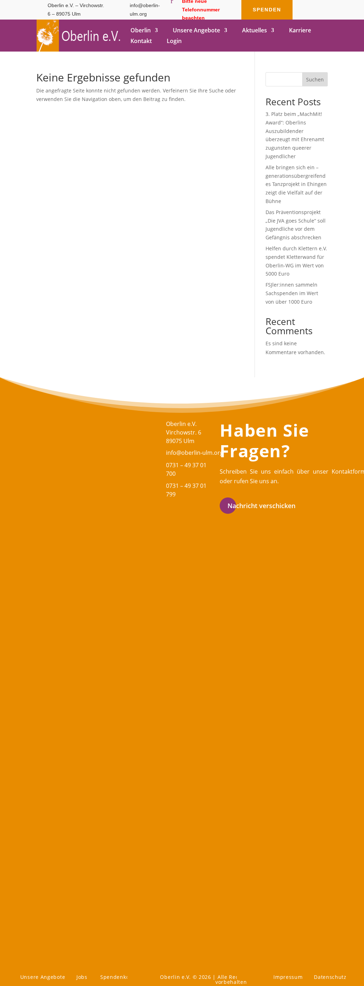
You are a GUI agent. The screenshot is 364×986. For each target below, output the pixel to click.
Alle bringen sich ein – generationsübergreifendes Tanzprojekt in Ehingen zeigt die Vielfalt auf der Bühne (296, 184)
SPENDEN (267, 9)
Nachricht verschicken (261, 505)
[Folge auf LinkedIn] (319, 15)
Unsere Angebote (42, 977)
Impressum (288, 977)
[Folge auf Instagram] (305, 15)
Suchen (315, 79)
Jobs (81, 977)
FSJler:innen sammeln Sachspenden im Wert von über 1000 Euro (292, 293)
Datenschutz (330, 977)
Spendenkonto (119, 977)
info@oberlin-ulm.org (194, 453)
